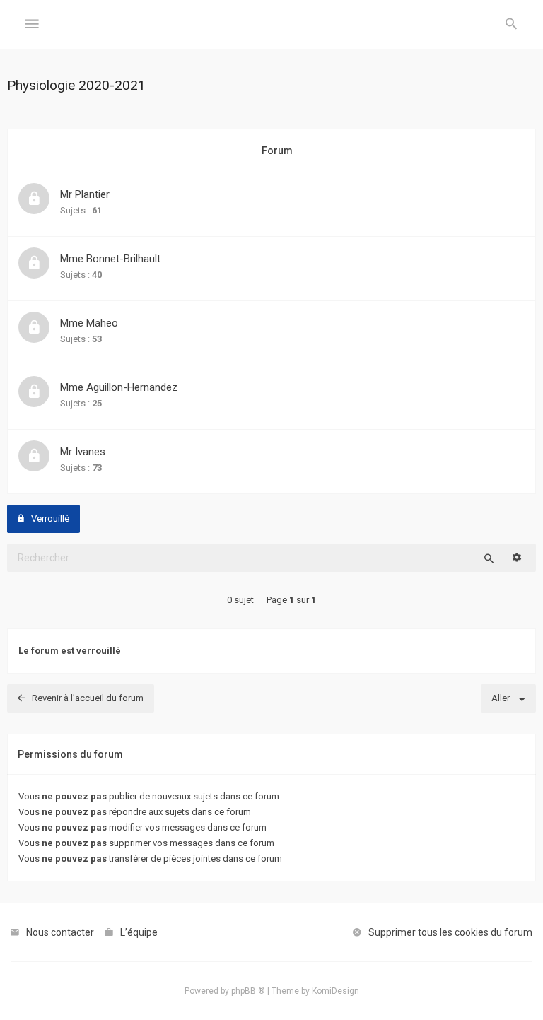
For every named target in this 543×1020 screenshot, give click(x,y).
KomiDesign (335, 991)
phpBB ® (248, 991)
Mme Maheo (89, 323)
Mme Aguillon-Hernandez (118, 387)
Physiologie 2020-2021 (76, 85)
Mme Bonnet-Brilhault (110, 258)
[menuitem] (511, 24)
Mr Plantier (85, 194)
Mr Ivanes (82, 451)
